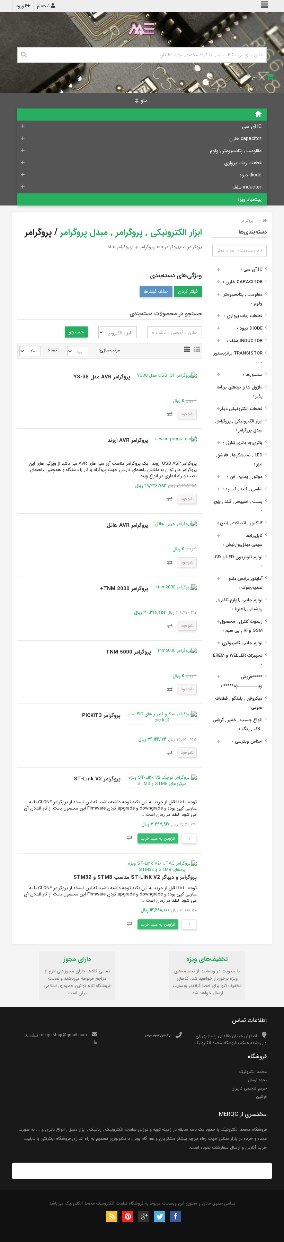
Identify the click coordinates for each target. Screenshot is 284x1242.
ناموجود (187, 414)
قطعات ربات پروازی (242, 163)
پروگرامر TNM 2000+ (124, 589)
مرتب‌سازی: (109, 350)
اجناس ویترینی (247, 741)
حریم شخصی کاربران (249, 1088)
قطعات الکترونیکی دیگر (240, 408)
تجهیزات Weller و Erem (238, 660)
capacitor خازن (245, 138)
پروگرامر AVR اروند (128, 440)
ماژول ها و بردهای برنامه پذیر (239, 392)
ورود (20, 6)
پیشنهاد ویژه (249, 199)
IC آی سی (251, 126)
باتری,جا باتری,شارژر (243, 442)
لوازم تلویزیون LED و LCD (237, 561)
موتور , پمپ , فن (245, 476)
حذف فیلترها (156, 291)
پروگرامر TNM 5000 (128, 652)
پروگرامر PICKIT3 (101, 715)
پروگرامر (247, 221)
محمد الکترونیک (253, 1071)
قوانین (261, 1096)
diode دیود (250, 175)
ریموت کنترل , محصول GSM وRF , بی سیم (241, 626)
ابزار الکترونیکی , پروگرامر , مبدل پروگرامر (239, 426)
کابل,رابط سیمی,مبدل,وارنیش (243, 540)
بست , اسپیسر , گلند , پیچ (238, 506)
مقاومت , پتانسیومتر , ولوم (235, 151)
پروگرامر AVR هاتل (127, 525)
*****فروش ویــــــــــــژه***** (242, 681)
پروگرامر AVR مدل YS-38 (101, 377)
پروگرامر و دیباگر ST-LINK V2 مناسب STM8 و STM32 (135, 877)
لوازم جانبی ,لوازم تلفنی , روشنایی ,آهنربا (239, 604)
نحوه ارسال (257, 1080)
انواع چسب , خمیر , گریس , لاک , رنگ (238, 724)
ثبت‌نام (44, 6)
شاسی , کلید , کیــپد (242, 489)
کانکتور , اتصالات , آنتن (240, 523)
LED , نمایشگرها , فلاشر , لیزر (239, 460)
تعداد (54, 350)
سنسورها (253, 374)
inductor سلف (246, 187)
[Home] (142, 114)
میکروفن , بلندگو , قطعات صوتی (239, 703)
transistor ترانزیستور (238, 358)
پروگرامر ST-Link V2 (97, 779)
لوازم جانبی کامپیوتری (241, 643)
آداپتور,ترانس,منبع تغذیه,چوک (246, 583)
